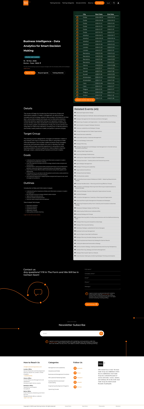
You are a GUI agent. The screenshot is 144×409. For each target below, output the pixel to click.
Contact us (99, 3)
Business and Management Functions (58, 374)
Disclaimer (118, 406)
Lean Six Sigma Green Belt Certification (87, 234)
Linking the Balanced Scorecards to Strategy (88, 243)
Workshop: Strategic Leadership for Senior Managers (90, 228)
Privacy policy (102, 406)
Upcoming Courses (53, 389)
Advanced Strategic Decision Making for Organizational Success (93, 191)
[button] (114, 3)
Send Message (90, 304)
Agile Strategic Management (84, 163)
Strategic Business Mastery (83, 173)
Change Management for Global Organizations (89, 131)
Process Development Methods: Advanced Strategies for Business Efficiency (96, 115)
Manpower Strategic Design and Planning (87, 208)
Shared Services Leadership (83, 134)
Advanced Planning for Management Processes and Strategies (93, 200)
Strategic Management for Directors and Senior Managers (92, 119)
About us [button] (90, 3)
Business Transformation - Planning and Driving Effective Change (94, 183)
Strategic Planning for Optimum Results (87, 252)
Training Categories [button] (68, 3)
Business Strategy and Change (84, 214)
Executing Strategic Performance (85, 154)
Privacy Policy (106, 294)
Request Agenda (43, 73)
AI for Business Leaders (82, 176)
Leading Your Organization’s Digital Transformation (90, 157)
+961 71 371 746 (28, 398)
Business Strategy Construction (84, 140)
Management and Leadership (56, 367)
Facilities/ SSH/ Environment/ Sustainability (56, 381)
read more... (27, 68)
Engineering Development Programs (58, 386)
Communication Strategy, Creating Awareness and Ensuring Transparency (96, 246)
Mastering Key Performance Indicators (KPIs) (88, 211)
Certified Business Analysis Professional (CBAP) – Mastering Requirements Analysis (95, 180)
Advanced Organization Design (84, 112)
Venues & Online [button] (81, 3)
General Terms (68, 406)
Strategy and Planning (32, 57)
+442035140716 (28, 376)
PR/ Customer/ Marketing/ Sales (56, 377)
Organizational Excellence (83, 170)
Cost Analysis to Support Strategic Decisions (88, 125)
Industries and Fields (54, 371)
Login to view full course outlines (32, 214)
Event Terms (85, 406)
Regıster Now (30, 73)
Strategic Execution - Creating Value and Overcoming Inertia (92, 160)
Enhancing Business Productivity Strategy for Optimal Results (93, 240)
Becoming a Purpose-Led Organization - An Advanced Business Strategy (96, 122)
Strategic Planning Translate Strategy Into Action (89, 237)
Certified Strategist (81, 194)
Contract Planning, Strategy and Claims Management (90, 249)
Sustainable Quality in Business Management (88, 137)
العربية (108, 3)
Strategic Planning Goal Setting (84, 225)
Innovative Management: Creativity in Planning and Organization (94, 197)
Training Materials (58, 73)
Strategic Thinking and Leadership (85, 166)
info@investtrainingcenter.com (33, 367)
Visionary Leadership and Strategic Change (88, 128)
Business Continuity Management (85, 231)
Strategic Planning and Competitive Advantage (89, 221)
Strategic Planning (81, 143)
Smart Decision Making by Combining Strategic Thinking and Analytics (95, 256)
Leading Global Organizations (84, 151)
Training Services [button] (55, 3)
